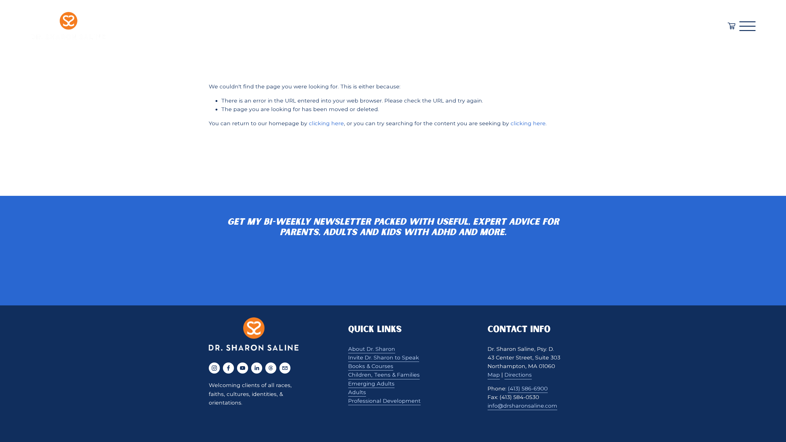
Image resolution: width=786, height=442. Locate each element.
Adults (357, 392)
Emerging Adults (371, 383)
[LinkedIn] (256, 368)
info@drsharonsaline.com (522, 405)
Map (494, 374)
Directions (518, 374)
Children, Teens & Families (384, 374)
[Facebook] (228, 368)
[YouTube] (242, 368)
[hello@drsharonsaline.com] (284, 368)
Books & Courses (370, 366)
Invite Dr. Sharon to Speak (383, 357)
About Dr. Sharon (371, 349)
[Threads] (270, 368)
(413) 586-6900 (528, 388)
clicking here (326, 123)
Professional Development (384, 400)
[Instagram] (214, 368)
